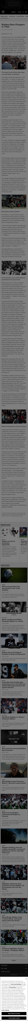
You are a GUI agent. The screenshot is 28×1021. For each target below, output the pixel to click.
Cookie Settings (5, 1010)
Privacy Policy (12, 987)
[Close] (26, 979)
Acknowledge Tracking (14, 1018)
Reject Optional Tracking (14, 1013)
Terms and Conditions (16, 984)
